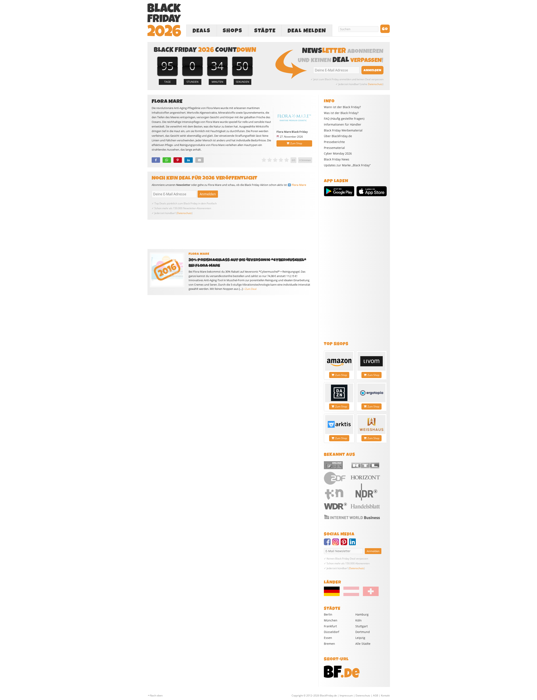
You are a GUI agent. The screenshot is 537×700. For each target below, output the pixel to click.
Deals (201, 31)
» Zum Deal (250, 289)
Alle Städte (362, 644)
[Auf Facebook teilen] (156, 160)
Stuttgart (361, 626)
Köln (358, 620)
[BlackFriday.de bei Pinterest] (345, 544)
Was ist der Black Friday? (341, 113)
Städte (265, 31)
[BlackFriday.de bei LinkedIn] (353, 544)
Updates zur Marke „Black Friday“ (347, 165)
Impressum (346, 695)
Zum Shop (296, 143)
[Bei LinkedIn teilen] (188, 160)
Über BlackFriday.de (338, 136)
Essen (328, 638)
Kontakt (385, 695)
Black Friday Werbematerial (343, 130)
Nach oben (156, 695)
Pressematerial (334, 148)
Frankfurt (330, 626)
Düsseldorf (331, 632)
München (330, 620)
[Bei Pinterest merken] (177, 160)
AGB (375, 695)
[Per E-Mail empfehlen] (199, 160)
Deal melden (307, 31)
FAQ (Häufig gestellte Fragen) (344, 119)
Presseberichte (334, 142)
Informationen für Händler (342, 124)
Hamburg (362, 614)
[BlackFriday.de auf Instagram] (336, 544)
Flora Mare (299, 185)
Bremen (329, 644)
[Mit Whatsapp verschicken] (167, 160)
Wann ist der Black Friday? (342, 107)
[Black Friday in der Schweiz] (369, 595)
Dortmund (362, 632)
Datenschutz (375, 84)
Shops (232, 31)
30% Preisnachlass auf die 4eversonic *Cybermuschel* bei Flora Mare (247, 263)
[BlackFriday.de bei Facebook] (328, 544)
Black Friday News (336, 159)
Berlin (328, 614)
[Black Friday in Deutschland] (333, 595)
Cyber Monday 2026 (338, 153)
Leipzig (360, 638)
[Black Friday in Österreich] (351, 595)
